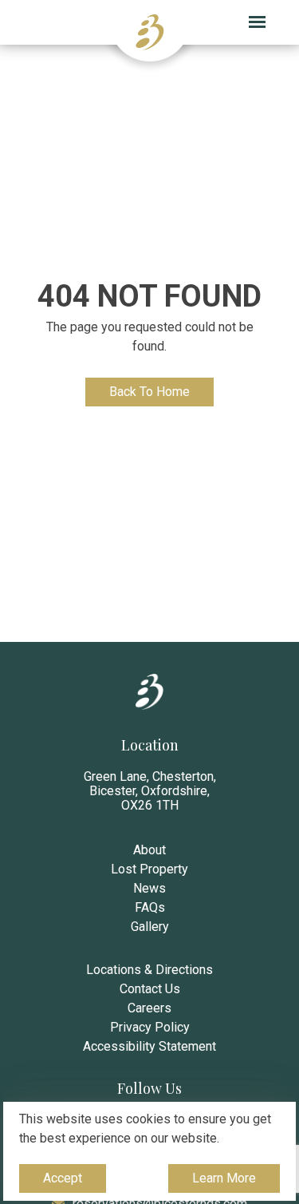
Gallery (150, 926)
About (149, 849)
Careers (149, 1008)
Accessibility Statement (149, 1046)
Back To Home (149, 391)
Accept (64, 1181)
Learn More (223, 1181)
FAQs (150, 907)
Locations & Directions (149, 969)
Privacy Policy (150, 1027)
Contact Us (150, 988)
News (149, 888)
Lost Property (149, 869)
